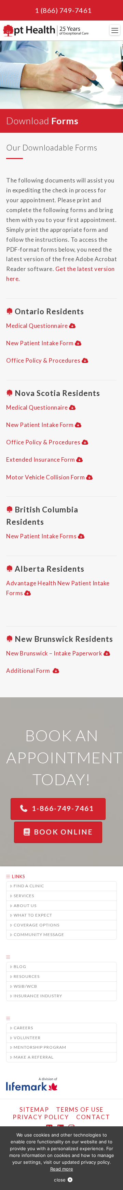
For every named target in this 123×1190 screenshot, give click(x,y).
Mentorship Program (40, 1047)
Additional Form (28, 670)
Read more (61, 1169)
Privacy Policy (41, 1117)
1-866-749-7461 (64, 808)
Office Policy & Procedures (43, 360)
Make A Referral (34, 1057)
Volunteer (27, 1037)
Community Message (39, 934)
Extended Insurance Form (40, 459)
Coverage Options (36, 924)
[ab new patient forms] (27, 593)
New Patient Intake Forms (41, 536)
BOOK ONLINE (63, 831)
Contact (93, 1117)
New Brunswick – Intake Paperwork (54, 653)
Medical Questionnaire (37, 325)
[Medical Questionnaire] (72, 325)
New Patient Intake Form (40, 343)
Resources (27, 976)
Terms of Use (80, 1109)
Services (24, 895)
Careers (23, 1027)
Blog (20, 966)
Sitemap (34, 1109)
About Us (25, 905)
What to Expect (33, 915)
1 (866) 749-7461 (63, 10)
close (60, 1180)
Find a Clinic (29, 885)
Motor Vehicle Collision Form (45, 477)
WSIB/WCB (25, 986)
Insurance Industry (38, 995)
